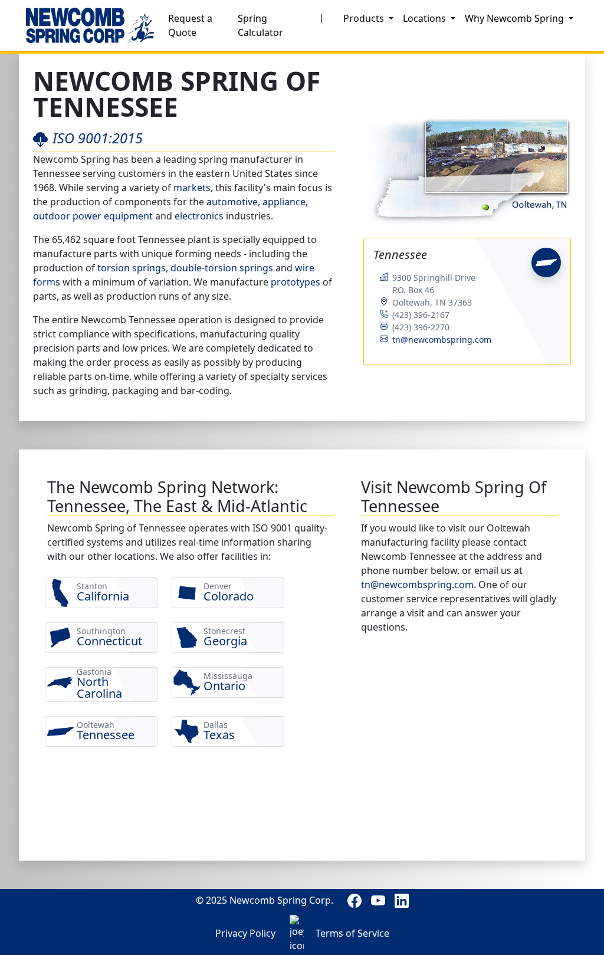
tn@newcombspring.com (441, 339)
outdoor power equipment (93, 215)
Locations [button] (425, 18)
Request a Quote (190, 25)
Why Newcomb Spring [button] (515, 18)
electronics (199, 215)
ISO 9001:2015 (97, 138)
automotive (232, 201)
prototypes (295, 281)
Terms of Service (352, 933)
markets (192, 187)
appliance (284, 201)
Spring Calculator (260, 25)
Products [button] (364, 18)
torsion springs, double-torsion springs (185, 267)
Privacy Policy (245, 933)
